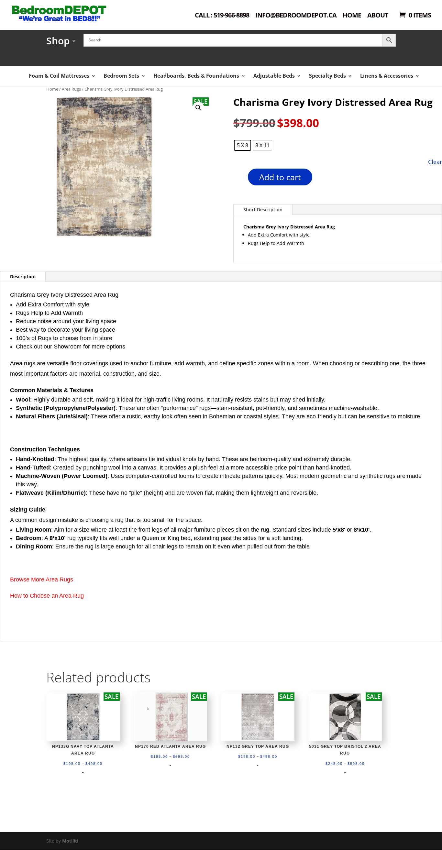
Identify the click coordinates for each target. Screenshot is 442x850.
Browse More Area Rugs (41, 579)
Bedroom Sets (121, 75)
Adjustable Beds (274, 75)
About (377, 15)
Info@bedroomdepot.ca (296, 15)
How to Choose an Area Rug (47, 595)
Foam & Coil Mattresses (59, 75)
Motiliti (70, 841)
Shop (58, 43)
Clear (435, 162)
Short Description (262, 209)
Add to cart (280, 176)
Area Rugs (71, 89)
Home (352, 15)
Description (23, 276)
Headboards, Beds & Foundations (196, 75)
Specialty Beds (327, 75)
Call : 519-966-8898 (222, 15)
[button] (198, 108)
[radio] (242, 145)
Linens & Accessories (386, 75)
